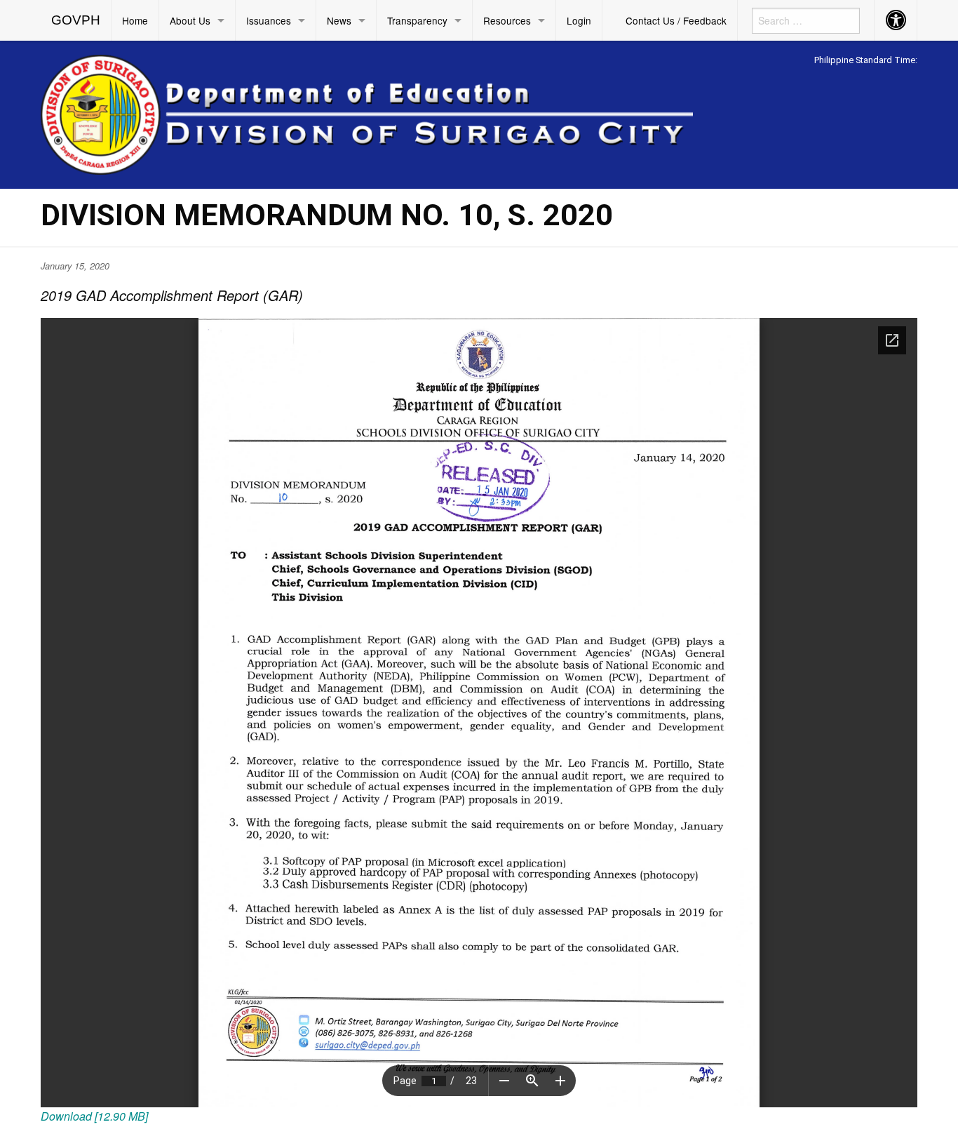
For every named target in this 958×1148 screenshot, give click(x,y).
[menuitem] (76, 20)
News (339, 20)
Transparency (417, 20)
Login (579, 20)
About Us (190, 20)
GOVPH (75, 20)
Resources (507, 20)
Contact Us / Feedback (676, 20)
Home (135, 20)
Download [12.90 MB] (94, 1116)
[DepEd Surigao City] (367, 113)
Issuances (268, 20)
